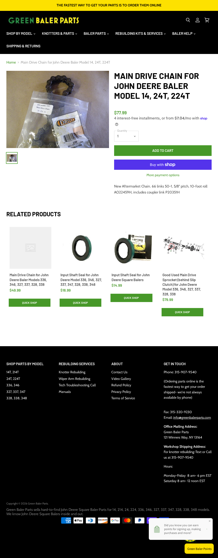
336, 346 (12, 385)
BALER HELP (182, 33)
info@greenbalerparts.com (192, 418)
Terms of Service (123, 398)
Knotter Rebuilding (72, 372)
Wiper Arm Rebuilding (74, 379)
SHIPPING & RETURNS (23, 46)
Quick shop (29, 302)
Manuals (65, 392)
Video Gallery (121, 379)
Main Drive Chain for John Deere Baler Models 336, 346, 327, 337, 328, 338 (29, 279)
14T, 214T (12, 372)
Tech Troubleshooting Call (77, 385)
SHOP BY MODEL (19, 33)
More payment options (162, 175)
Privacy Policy (121, 392)
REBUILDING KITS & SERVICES (139, 33)
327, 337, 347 (15, 392)
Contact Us (119, 372)
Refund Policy (121, 385)
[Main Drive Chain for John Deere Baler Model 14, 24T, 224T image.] (57, 109)
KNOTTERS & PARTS (58, 33)
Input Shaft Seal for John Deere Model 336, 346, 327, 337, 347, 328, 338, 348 (81, 279)
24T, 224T (13, 379)
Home (11, 62)
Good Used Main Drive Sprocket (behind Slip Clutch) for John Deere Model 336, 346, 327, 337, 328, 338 (181, 284)
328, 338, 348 (16, 398)
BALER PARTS (95, 33)
